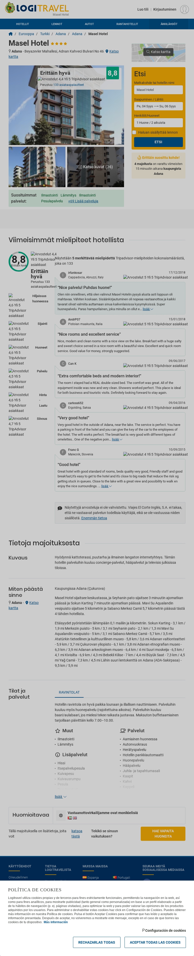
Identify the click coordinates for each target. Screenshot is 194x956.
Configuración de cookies (165, 930)
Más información (56, 922)
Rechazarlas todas (96, 942)
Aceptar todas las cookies (155, 942)
